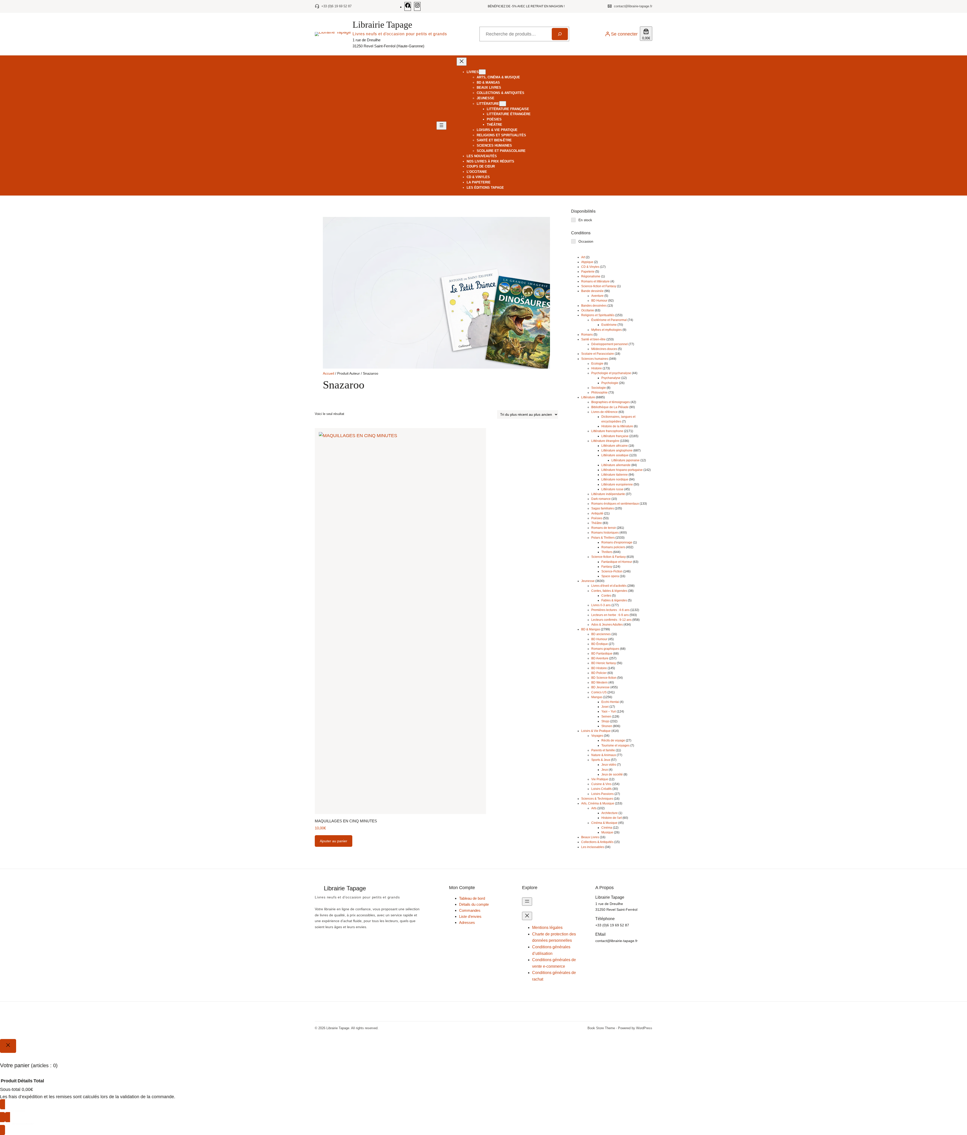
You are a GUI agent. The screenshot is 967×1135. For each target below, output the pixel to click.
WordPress (644, 1028)
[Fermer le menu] (462, 61)
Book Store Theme (601, 1028)
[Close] (8, 1046)
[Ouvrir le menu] (441, 125)
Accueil (328, 373)
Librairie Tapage (382, 25)
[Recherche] (560, 34)
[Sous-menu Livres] (482, 72)
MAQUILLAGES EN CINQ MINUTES (346, 821)
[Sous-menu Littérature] (502, 103)
